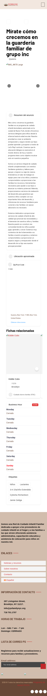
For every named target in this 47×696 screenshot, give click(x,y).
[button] (43, 5)
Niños (12, 484)
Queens (12, 59)
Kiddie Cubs (14, 379)
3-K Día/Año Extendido (20, 490)
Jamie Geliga (16, 500)
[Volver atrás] (8, 21)
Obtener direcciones (18, 322)
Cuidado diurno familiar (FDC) (24, 394)
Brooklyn (16, 387)
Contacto (8, 574)
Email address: (8, 661)
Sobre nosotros (11, 569)
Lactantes (24, 484)
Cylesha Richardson (19, 495)
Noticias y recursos (12, 563)
